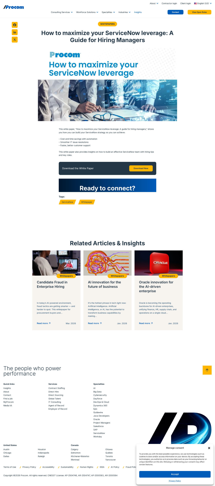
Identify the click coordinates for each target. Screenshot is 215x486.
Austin (6, 449)
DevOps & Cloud (101, 402)
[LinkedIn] (15, 32)
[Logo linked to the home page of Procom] (13, 7)
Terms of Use (9, 467)
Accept (175, 474)
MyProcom (8, 402)
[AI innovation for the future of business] (107, 290)
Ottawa (108, 449)
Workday (97, 436)
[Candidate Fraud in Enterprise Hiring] (56, 290)
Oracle (96, 419)
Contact (7, 395)
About (153, 3)
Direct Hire (53, 392)
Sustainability (67, 467)
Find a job (7, 398)
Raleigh (41, 456)
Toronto (109, 456)
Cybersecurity (100, 395)
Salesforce (98, 426)
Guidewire (98, 412)
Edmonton (75, 453)
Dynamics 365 (100, 405)
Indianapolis (43, 453)
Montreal (75, 459)
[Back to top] (207, 370)
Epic (95, 409)
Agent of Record (56, 405)
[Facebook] (15, 25)
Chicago (7, 453)
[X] (15, 40)
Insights (138, 12)
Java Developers (101, 416)
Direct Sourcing (55, 395)
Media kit (7, 405)
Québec (109, 453)
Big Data (97, 392)
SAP (95, 429)
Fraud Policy (131, 467)
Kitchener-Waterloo (80, 456)
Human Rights (86, 467)
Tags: (62, 196)
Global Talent (54, 398)
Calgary (74, 449)
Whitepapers (107, 24)
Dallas (6, 456)
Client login (185, 3)
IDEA (102, 467)
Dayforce (97, 398)
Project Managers (101, 423)
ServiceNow (67, 202)
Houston (42, 449)
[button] (209, 447)
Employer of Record (57, 409)
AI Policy (115, 467)
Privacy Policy (175, 481)
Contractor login (169, 3)
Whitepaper (86, 202)
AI (94, 388)
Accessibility (48, 467)
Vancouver (110, 459)
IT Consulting (54, 402)
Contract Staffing (56, 388)
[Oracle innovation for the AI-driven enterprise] (159, 290)
